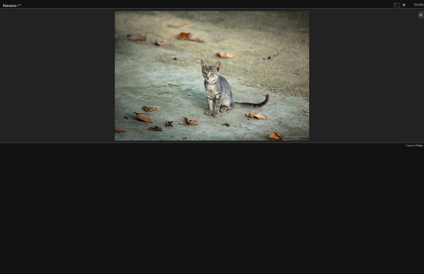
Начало (9, 5)
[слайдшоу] (404, 5)
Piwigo (419, 145)
